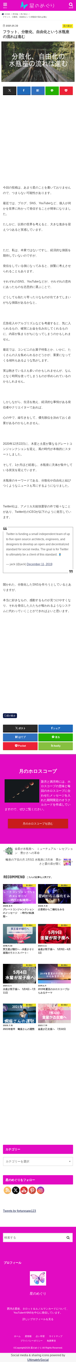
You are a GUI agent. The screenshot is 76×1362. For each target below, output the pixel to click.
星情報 (28, 1336)
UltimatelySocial (38, 1359)
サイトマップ (55, 1336)
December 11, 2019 (39, 564)
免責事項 (51, 1341)
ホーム (17, 1336)
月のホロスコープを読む (38, 823)
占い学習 (40, 1336)
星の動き (11, 715)
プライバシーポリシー (31, 1341)
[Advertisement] (38, 137)
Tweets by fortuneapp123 (19, 1210)
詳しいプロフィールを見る (38, 1319)
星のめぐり (36, 1348)
